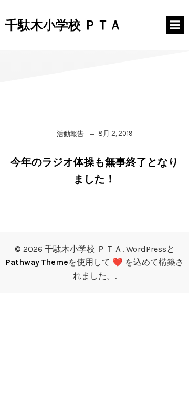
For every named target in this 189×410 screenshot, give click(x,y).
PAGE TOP (173, 388)
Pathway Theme (37, 262)
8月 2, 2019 (115, 133)
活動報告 (70, 134)
